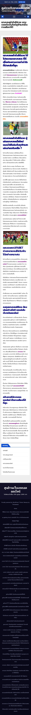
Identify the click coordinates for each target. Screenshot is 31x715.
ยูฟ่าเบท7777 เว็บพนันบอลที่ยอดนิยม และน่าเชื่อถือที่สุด (15, 603)
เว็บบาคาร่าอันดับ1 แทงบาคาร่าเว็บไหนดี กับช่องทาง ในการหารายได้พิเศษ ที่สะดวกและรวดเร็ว (15, 649)
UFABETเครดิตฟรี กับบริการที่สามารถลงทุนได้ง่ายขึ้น (15, 549)
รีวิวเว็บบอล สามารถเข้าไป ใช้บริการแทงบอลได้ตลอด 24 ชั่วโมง (15, 616)
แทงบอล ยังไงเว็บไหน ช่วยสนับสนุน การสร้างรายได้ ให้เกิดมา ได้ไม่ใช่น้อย (15, 671)
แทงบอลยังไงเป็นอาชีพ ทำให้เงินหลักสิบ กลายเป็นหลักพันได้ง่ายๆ (15, 693)
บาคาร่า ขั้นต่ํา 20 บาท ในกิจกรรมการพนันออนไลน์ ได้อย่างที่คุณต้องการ (15, 562)
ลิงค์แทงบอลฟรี (17, 80)
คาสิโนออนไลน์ (7, 459)
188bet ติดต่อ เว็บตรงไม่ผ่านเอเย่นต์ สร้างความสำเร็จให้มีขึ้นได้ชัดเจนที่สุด (15, 513)
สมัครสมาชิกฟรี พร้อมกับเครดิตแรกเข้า (15, 621)
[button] (25, 17)
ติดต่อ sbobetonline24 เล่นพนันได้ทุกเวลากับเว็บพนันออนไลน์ (15, 557)
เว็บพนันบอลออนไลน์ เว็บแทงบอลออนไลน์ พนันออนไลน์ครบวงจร (15, 660)
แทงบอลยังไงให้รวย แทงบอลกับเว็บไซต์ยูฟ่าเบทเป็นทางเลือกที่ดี (15, 699)
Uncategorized (8, 455)
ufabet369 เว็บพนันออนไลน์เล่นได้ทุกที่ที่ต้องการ (15, 527)
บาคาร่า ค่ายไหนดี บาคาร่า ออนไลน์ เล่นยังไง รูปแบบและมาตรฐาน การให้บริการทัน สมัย (15, 573)
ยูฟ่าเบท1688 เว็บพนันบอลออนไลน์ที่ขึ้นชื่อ (15, 594)
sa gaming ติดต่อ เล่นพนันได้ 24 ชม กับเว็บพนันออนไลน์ (15, 517)
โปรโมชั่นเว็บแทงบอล (9, 472)
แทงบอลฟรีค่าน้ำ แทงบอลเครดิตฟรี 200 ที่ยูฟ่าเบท (15, 676)
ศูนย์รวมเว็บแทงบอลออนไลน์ (15, 8)
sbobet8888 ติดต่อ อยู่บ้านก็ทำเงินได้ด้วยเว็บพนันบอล (15, 524)
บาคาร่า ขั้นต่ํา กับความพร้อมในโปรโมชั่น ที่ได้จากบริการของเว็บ (15, 568)
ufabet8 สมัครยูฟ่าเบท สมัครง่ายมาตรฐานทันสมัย (15, 536)
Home (15, 508)
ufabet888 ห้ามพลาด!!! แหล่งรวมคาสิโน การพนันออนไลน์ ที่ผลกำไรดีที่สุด (15, 541)
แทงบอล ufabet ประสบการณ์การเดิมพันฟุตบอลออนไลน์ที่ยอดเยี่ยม (15, 666)
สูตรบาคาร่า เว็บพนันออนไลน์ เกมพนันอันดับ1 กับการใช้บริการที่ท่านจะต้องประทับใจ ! (15, 625)
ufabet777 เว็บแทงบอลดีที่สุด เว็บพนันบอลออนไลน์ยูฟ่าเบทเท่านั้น (15, 532)
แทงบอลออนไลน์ (8, 463)
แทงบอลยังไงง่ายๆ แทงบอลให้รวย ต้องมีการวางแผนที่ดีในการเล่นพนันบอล (15, 680)
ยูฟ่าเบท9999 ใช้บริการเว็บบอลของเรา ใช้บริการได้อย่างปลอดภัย (15, 611)
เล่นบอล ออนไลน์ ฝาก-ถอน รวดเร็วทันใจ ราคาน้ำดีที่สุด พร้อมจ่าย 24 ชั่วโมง (15, 631)
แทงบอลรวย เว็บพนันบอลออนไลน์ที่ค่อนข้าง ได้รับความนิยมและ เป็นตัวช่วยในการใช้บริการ (15, 704)
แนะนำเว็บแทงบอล (8, 468)
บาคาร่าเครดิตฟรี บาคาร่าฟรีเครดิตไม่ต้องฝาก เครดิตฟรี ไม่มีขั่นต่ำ (15, 584)
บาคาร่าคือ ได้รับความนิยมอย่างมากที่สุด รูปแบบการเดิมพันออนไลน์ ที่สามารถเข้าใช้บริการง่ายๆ (15, 579)
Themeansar (15, 504)
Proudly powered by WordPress (10, 502)
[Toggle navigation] (14, 16)
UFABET (5, 451)
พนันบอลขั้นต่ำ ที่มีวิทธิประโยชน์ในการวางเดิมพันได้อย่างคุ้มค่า (15, 590)
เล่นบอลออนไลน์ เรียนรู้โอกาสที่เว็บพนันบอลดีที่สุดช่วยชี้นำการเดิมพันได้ (15, 636)
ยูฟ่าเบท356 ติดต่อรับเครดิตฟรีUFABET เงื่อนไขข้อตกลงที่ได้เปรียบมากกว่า (15, 599)
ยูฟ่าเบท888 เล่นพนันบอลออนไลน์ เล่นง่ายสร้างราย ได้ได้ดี (15, 606)
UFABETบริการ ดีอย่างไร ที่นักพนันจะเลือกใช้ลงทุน (15, 545)
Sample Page (15, 521)
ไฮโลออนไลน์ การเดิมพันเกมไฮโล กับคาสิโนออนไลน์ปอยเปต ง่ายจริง (15, 710)
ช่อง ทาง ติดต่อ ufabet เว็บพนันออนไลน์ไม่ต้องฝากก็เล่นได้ (15, 552)
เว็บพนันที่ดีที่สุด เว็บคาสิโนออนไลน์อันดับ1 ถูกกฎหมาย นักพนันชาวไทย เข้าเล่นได (16, 655)
